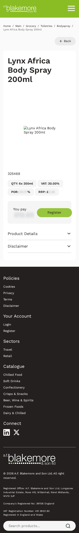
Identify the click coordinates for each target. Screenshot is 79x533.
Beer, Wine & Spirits (18, 400)
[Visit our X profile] (16, 432)
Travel (7, 349)
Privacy (8, 293)
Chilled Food (12, 374)
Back (67, 41)
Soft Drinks (11, 381)
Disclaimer (11, 305)
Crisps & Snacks (15, 394)
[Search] (68, 526)
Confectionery (14, 387)
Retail (7, 356)
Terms (7, 299)
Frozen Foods (13, 406)
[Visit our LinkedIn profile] (6, 432)
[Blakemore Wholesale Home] (19, 9)
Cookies (9, 286)
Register (54, 212)
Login (7, 324)
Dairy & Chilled (14, 413)
